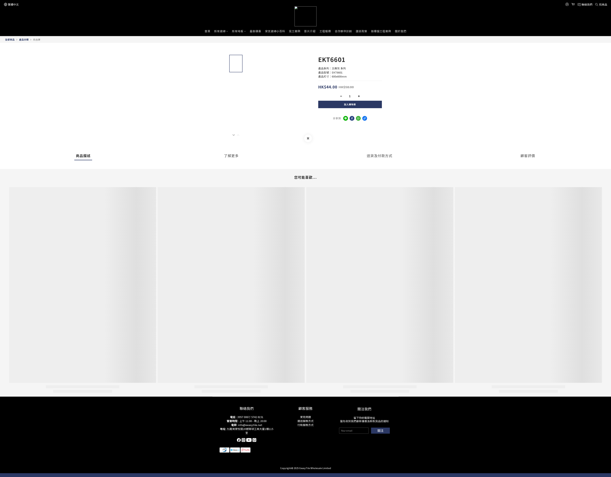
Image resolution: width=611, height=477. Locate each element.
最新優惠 (255, 31)
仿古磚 (36, 39)
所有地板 (237, 31)
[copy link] (364, 118)
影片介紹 (310, 31)
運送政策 (361, 31)
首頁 (207, 31)
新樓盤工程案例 (381, 31)
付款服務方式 (305, 425)
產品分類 (24, 39)
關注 (380, 430)
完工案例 (294, 31)
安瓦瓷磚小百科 (275, 31)
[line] (345, 118)
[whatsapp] (358, 118)
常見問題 (305, 417)
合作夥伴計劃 (343, 31)
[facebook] (352, 118)
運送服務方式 (305, 421)
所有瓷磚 (220, 31)
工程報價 (325, 31)
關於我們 (400, 31)
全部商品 (10, 39)
